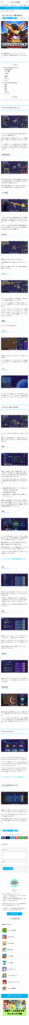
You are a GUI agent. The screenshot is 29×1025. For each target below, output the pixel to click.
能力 (6, 88)
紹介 (15, 18)
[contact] (18, 919)
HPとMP (7, 73)
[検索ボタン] (2, 2)
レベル (6, 75)
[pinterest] (13, 919)
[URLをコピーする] (26, 837)
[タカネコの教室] (14, 2)
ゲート (6, 80)
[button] (3, 837)
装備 (6, 84)
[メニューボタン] (27, 2)
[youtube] (16, 919)
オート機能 (7, 71)
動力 (6, 90)
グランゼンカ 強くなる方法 (10, 83)
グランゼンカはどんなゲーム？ (11, 67)
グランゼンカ (9, 18)
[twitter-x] (11, 919)
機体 (6, 86)
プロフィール (15, 913)
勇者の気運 (7, 94)
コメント (5, 849)
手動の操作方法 (8, 69)
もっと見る (14, 97)
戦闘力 (6, 77)
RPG (4, 18)
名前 (4, 861)
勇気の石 (7, 92)
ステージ (7, 78)
